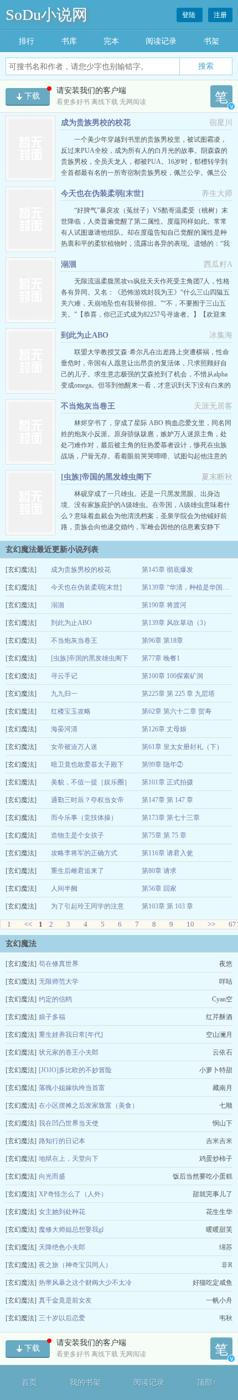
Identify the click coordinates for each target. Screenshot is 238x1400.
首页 (29, 1382)
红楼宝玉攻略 (71, 711)
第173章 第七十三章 (171, 818)
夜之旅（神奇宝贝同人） (75, 1265)
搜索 (206, 65)
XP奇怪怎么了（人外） (73, 1194)
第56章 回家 (159, 888)
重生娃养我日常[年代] (71, 1035)
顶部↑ (206, 1382)
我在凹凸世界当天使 (69, 1123)
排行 (26, 41)
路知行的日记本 (62, 1141)
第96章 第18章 (162, 640)
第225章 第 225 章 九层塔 (178, 694)
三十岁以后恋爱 (62, 1318)
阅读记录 (161, 41)
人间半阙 (64, 888)
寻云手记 (64, 676)
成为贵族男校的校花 (96, 122)
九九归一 (64, 694)
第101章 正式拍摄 (167, 782)
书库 (69, 41)
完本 (111, 41)
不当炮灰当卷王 (88, 406)
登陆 (189, 15)
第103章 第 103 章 (167, 906)
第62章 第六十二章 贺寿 (176, 711)
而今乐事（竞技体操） (84, 818)
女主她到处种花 (62, 1212)
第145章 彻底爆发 (167, 570)
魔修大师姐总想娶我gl (71, 1229)
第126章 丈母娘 (164, 729)
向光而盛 (52, 1176)
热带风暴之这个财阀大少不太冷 (85, 1283)
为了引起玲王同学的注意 (87, 906)
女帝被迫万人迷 (74, 747)
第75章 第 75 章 (164, 835)
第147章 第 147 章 (167, 800)
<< (28, 924)
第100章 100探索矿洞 (172, 676)
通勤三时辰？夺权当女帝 (87, 800)
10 (190, 924)
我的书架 (85, 1382)
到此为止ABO (84, 335)
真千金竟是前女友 (65, 1300)
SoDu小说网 (46, 14)
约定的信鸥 (55, 999)
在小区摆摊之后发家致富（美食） (88, 1105)
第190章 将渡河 (164, 605)
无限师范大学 (59, 981)
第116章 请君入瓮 (167, 853)
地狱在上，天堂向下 (69, 1159)
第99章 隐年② (162, 764)
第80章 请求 (159, 871)
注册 (220, 15)
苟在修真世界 (59, 964)
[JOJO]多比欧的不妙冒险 (75, 1070)
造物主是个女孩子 (77, 835)
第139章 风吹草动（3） (176, 623)
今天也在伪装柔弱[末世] (102, 193)
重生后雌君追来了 (77, 871)
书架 (211, 41)
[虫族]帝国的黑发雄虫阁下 (106, 477)
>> (211, 924)
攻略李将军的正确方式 (84, 853)
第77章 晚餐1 (161, 658)
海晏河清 (64, 729)
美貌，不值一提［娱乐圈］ (91, 782)
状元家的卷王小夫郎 (69, 1052)
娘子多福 (52, 1017)
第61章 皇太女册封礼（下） (182, 747)
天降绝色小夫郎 (62, 1247)
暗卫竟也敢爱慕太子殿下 (87, 764)
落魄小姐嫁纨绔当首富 (72, 1088)
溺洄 (68, 264)
